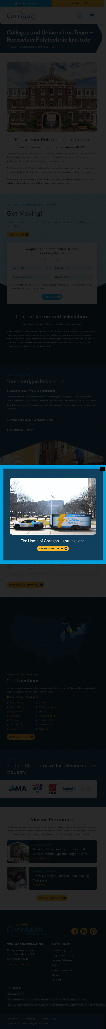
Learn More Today (51, 548)
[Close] (102, 469)
